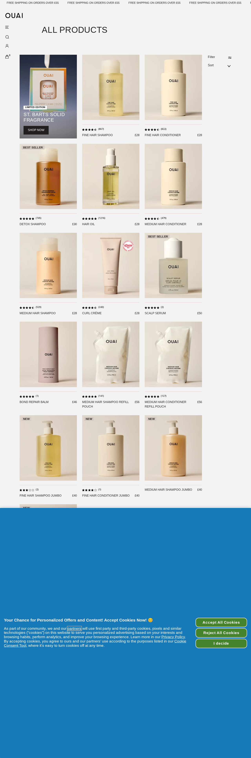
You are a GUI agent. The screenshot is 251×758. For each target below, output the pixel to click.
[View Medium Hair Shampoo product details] (48, 265)
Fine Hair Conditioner (163, 135)
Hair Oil (88, 224)
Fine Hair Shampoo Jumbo (41, 495)
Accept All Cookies (221, 622)
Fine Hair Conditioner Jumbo (106, 495)
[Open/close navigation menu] (7, 27)
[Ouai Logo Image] (14, 15)
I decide (221, 643)
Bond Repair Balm (34, 402)
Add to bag (111, 116)
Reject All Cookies (221, 633)
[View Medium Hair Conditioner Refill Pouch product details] (173, 354)
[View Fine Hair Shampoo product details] (110, 87)
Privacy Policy (173, 637)
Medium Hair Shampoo (38, 313)
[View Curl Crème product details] (110, 265)
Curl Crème (92, 313)
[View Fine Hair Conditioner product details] (173, 87)
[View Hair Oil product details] (110, 176)
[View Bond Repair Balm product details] (48, 354)
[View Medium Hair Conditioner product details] (173, 176)
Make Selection (48, 205)
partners (74, 628)
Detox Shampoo (33, 224)
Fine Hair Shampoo (97, 135)
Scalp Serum (155, 313)
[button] (18, 47)
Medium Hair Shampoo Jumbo (168, 489)
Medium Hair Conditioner (165, 224)
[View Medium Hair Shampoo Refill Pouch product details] (110, 354)
